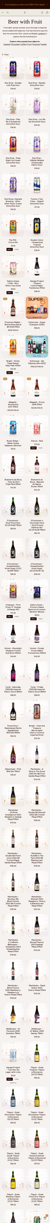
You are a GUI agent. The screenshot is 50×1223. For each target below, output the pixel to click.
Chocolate (15, 44)
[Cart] (47, 12)
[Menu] (2, 12)
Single (10, 249)
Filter (6, 54)
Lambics (41, 33)
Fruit (29, 44)
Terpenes (36, 44)
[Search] (7, 12)
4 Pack (17, 249)
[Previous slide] (2, 4)
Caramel (6, 44)
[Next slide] (47, 4)
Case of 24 (13, 1083)
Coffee (23, 44)
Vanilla (44, 44)
